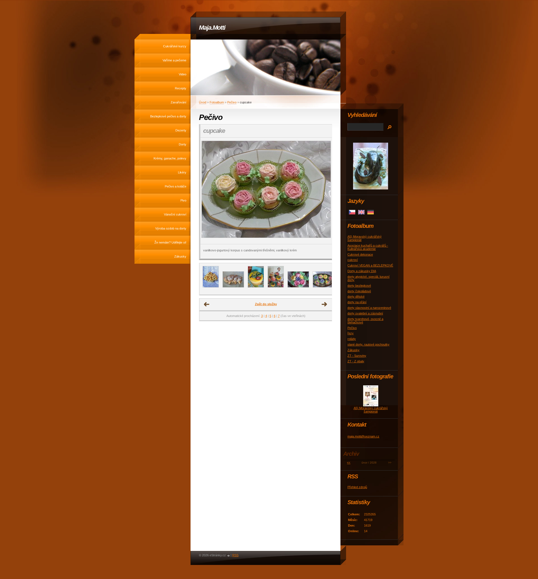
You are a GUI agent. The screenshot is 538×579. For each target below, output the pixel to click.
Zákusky (180, 256)
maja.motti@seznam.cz (363, 436)
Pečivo (231, 102)
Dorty (182, 144)
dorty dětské (356, 296)
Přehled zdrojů (357, 487)
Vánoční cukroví (175, 214)
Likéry (182, 172)
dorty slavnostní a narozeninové (369, 307)
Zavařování (178, 102)
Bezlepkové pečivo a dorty (168, 116)
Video (182, 74)
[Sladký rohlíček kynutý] (233, 286)
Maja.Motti (212, 27)
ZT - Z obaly (355, 361)
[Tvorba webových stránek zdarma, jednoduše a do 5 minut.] (229, 555)
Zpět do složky (266, 304)
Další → (324, 304)
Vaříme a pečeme (174, 60)
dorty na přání (357, 302)
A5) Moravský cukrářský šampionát (371, 409)
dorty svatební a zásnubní (365, 313)
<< (348, 462)
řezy (350, 333)
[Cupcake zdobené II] (298, 286)
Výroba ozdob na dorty (170, 228)
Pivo (183, 200)
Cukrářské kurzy (174, 46)
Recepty (180, 88)
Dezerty (180, 130)
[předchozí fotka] (209, 191)
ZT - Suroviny (356, 355)
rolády (351, 339)
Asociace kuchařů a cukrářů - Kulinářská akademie (367, 247)
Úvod (202, 102)
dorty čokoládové (359, 291)
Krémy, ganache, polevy (170, 158)
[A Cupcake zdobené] (323, 286)
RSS (235, 555)
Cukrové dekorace (360, 254)
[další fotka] (322, 191)
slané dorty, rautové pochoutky (368, 344)
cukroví (352, 259)
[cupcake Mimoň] (256, 286)
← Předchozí (207, 304)
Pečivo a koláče (175, 186)
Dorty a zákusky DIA (361, 271)
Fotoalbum (217, 102)
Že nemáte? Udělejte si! (170, 242)
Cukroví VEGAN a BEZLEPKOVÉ (370, 265)
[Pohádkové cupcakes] (276, 286)
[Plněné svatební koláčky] (211, 286)
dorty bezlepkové (359, 285)
